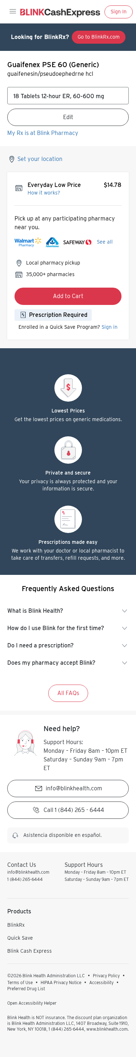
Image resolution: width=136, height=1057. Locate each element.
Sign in (110, 327)
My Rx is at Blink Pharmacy (42, 133)
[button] (12, 11)
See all (105, 242)
